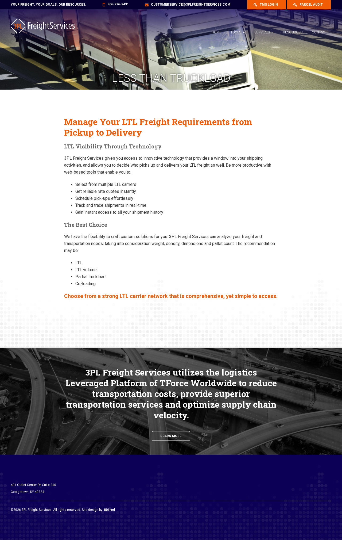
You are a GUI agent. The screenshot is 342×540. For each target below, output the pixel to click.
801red (109, 510)
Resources (292, 32)
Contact (319, 32)
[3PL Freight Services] (47, 26)
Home (216, 32)
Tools (236, 32)
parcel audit (311, 4)
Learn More (170, 436)
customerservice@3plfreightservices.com (190, 4)
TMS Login (268, 4)
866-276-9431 (118, 4)
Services (262, 32)
